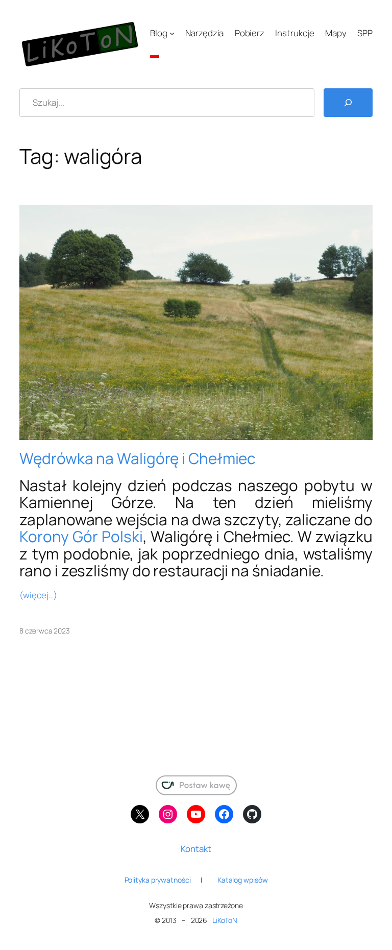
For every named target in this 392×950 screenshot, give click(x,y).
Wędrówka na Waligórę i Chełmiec (137, 458)
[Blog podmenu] (172, 33)
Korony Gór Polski (80, 536)
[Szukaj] (348, 102)
